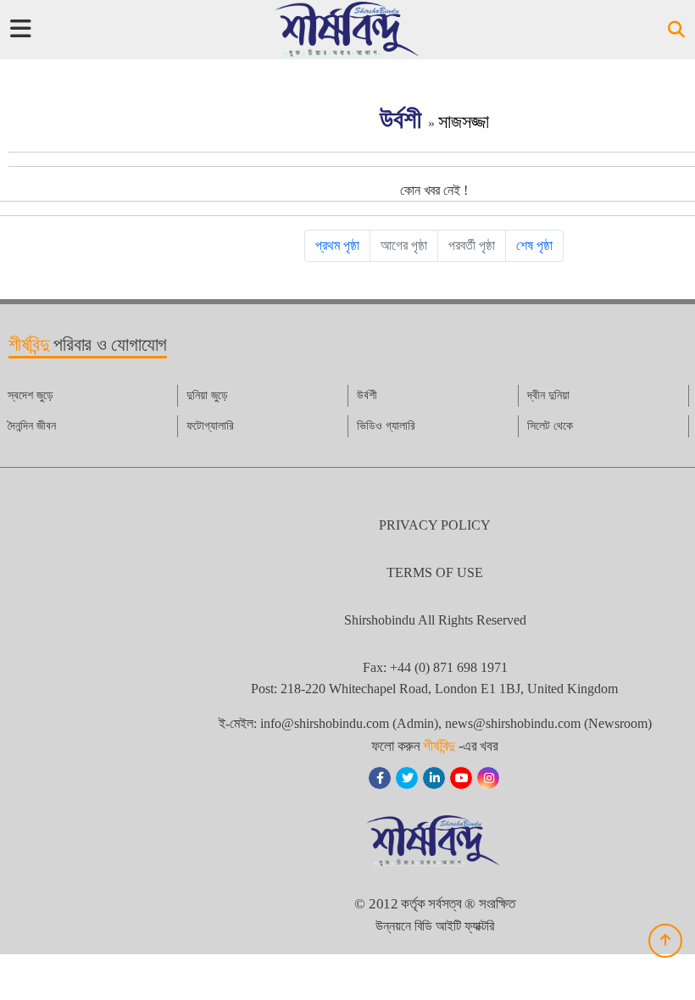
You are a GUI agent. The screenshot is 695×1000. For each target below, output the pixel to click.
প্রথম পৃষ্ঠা (337, 245)
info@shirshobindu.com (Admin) (349, 723)
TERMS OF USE (434, 572)
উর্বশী (404, 119)
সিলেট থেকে (550, 425)
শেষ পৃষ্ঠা (534, 245)
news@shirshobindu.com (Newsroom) (548, 723)
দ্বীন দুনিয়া (548, 395)
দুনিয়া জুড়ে (207, 395)
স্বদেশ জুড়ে (30, 395)
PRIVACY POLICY (435, 525)
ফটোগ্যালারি (210, 425)
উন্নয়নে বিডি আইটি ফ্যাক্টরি (434, 926)
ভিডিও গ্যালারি (386, 425)
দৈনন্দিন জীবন (32, 425)
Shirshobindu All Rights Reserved (435, 620)
